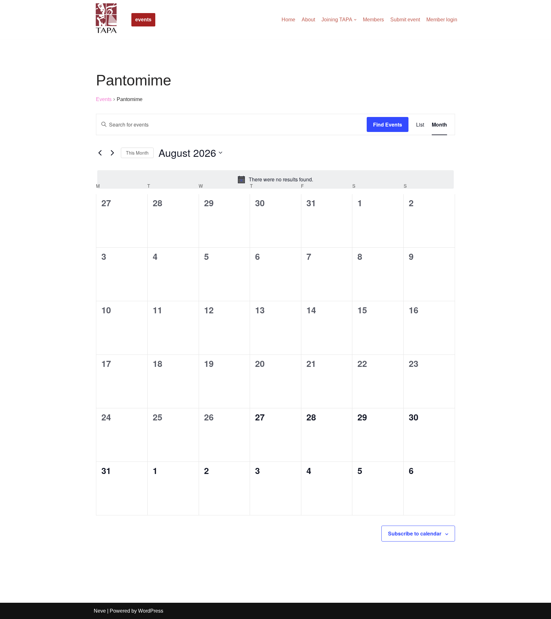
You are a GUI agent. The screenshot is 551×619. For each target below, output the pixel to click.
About (308, 19)
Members (373, 19)
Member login (441, 19)
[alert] (275, 179)
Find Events (387, 124)
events (143, 19)
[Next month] (112, 153)
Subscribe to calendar (414, 533)
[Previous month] (100, 153)
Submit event (405, 19)
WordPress (150, 611)
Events (104, 99)
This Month (137, 152)
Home (288, 19)
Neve (100, 611)
